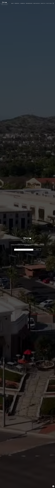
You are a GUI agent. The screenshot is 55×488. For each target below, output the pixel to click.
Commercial (22, 3)
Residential (17, 3)
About (12, 3)
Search (37, 249)
